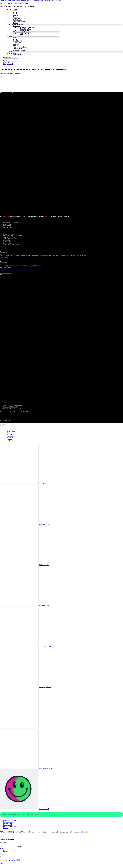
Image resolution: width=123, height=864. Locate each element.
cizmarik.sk (8, 420)
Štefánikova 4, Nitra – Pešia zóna (13, 405)
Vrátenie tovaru (7, 241)
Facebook (10, 267)
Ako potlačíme (7, 224)
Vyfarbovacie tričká (19, 21)
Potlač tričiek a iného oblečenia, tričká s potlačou (14, 3)
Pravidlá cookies (8, 243)
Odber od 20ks (7, 227)
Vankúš (15, 23)
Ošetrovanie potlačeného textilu (12, 235)
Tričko (15, 11)
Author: (2, 73)
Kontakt (9, 51)
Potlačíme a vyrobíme (27, 27)
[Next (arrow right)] (2, 425)
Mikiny (15, 39)
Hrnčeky (16, 44)
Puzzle (15, 17)
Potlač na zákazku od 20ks (15, 24)
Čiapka (15, 14)
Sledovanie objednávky (10, 238)
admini (6, 73)
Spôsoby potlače (25, 29)
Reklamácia (6, 240)
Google (10, 257)
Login (5, 851)
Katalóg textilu (24, 30)
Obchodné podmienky (9, 237)
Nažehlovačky (17, 20)
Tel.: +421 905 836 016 (10, 407)
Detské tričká (17, 41)
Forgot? (13, 860)
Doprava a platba (8, 234)
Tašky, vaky (17, 42)
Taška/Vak (16, 18)
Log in (18, 860)
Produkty (10, 36)
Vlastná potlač (17, 48)
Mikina (15, 12)
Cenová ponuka (25, 33)
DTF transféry (24, 35)
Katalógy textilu (7, 825)
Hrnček (15, 15)
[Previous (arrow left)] (0, 425)
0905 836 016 (47, 814)
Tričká (15, 38)
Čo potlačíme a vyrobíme (10, 222)
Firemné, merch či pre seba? (22, 32)
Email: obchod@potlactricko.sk (12, 408)
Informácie (16, 26)
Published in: (12, 73)
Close (2, 863)
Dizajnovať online (12, 9)
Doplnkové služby (19, 50)
